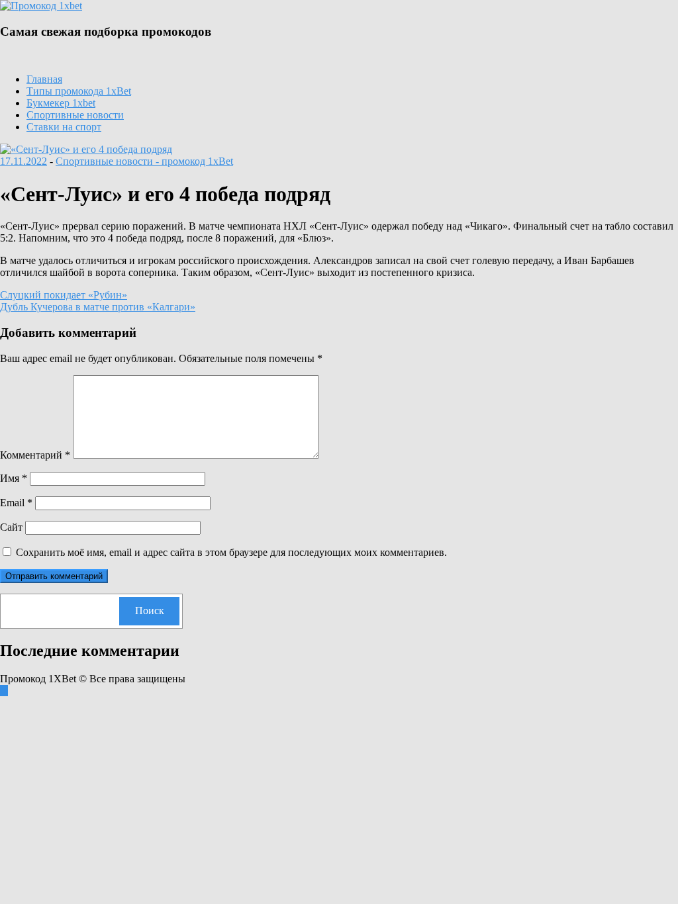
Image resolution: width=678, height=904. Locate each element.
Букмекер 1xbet (60, 103)
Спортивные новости (75, 114)
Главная (44, 79)
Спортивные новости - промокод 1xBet (144, 161)
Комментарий (35, 455)
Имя (13, 478)
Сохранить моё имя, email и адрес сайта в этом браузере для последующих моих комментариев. (231, 552)
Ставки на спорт (63, 126)
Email (16, 502)
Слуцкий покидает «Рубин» (63, 294)
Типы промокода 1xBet (78, 91)
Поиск (149, 610)
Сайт (11, 527)
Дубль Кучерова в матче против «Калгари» (97, 306)
